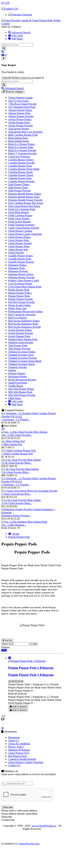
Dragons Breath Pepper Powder (25, 199)
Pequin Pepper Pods (19, 295)
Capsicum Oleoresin (19, 156)
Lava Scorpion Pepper (20, 283)
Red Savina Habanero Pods (23, 323)
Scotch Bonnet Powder (20, 333)
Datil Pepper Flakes (18, 184)
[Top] (2, 728)
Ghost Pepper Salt (18, 249)
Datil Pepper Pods (18, 187)
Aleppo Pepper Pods (19, 113)
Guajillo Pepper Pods (19, 258)
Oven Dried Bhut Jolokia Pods (24, 286)
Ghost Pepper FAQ (18, 752)
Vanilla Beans (15, 385)
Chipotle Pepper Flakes (20, 175)
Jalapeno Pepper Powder (21, 277)
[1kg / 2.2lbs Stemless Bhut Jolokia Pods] (24, 521)
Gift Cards (17, 35)
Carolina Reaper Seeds (20, 172)
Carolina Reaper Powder (21, 162)
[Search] (3, 48)
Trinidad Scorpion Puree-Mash (24, 361)
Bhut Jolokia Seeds (18, 141)
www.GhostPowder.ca (44, 825)
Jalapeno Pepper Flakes (20, 274)
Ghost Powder (16, 252)
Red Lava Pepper (17, 317)
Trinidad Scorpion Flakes (21, 351)
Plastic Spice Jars (17, 308)
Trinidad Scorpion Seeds (21, 364)
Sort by (8, 640)
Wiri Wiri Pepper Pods (20, 392)
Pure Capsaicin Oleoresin (21, 314)
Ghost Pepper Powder (20, 243)
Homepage (14, 737)
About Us (13, 740)
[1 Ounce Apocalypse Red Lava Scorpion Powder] (29, 490)
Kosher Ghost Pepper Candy (23, 280)
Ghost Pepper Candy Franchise (25, 234)
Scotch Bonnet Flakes (20, 330)
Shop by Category (14, 91)
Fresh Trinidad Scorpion (21, 224)
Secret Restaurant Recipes (22, 379)
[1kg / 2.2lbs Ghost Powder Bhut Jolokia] (24, 431)
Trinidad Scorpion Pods (21, 354)
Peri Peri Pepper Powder (21, 302)
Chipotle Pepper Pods (20, 178)
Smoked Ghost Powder (20, 342)
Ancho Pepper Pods (19, 122)
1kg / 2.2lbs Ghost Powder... (16, 435)
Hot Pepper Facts (17, 756)
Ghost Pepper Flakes (19, 237)
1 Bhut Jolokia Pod (11, 444)
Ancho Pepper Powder (20, 125)
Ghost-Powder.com (28, 843)
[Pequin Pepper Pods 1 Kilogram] (27, 661)
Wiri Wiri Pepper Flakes (21, 388)
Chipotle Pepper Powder (21, 181)
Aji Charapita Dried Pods (21, 107)
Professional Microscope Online (25, 311)
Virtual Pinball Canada (20, 97)
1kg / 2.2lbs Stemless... (13, 524)
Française (26, 14)
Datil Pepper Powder (19, 190)
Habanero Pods (16, 268)
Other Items (14, 398)
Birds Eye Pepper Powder (22, 150)
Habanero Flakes (17, 265)
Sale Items (17, 38)
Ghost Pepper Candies (20, 230)
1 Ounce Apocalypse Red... (16, 493)
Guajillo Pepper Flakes (20, 255)
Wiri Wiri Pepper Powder (21, 395)
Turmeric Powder (17, 367)
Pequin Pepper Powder (20, 299)
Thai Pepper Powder (19, 348)
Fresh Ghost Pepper (19, 218)
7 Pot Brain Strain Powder (22, 103)
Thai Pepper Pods (17, 345)
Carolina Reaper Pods (20, 165)
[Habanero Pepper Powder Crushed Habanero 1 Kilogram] (32, 512)
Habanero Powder (18, 271)
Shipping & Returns (19, 749)
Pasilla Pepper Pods (18, 289)
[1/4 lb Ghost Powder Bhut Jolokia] (21, 500)
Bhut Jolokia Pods (18, 137)
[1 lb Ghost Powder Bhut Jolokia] (20, 469)
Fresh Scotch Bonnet (19, 221)
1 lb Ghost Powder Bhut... (15, 472)
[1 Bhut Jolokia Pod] (13, 441)
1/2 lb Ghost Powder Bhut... (16, 462)
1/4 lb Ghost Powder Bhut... (16, 503)
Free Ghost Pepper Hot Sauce (24, 206)
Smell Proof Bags (17, 382)
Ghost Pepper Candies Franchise (25, 762)
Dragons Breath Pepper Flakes (24, 193)
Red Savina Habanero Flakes (24, 320)
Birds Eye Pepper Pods (20, 147)
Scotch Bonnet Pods (19, 336)
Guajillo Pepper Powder (21, 261)
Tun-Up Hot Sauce (18, 100)
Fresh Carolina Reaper (20, 215)
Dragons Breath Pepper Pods (23, 196)
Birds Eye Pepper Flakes (21, 144)
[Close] (3, 58)
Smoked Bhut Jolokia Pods (22, 339)
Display (5, 647)
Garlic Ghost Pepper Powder (23, 227)
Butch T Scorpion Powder (22, 153)
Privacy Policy (16, 746)
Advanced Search (21, 32)
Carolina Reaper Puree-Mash (23, 168)
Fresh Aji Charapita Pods (21, 209)
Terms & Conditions (19, 743)
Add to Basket (19, 706)
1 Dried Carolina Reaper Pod (17, 453)
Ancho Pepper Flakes (19, 119)
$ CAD (5, 2)
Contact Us (14, 765)
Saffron (12, 370)
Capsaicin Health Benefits (22, 759)
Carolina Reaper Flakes (20, 159)
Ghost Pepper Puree (19, 246)
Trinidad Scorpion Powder (22, 357)
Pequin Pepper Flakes (20, 292)
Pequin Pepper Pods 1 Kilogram (30, 668)
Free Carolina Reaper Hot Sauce (25, 203)
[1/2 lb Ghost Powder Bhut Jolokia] (21, 459)
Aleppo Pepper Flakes (20, 110)
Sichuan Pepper (16, 373)
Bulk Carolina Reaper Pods (23, 134)
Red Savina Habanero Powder (24, 326)
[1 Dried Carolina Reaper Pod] (18, 450)
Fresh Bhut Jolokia (18, 212)
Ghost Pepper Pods (18, 240)
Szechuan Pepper (17, 376)
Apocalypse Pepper (18, 128)
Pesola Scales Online (19, 305)
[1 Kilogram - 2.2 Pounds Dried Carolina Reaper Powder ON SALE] (32, 416)
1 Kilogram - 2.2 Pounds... (15, 419)
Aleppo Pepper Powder (20, 116)
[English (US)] (9, 8)
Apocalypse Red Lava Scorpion (25, 131)
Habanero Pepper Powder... (16, 515)
